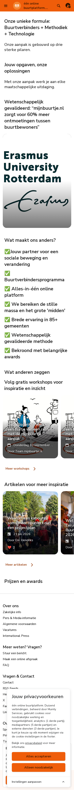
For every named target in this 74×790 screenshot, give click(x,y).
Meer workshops (18, 468)
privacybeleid (33, 743)
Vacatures (10, 630)
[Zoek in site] (58, 5)
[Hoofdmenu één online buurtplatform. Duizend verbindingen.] (5, 5)
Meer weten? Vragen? (22, 647)
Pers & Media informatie (19, 618)
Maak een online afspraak (20, 659)
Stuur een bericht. (15, 653)
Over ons (11, 606)
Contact (8, 682)
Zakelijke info (12, 612)
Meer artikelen (17, 565)
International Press (16, 636)
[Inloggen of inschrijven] (68, 5)
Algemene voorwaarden (19, 624)
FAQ (6, 665)
